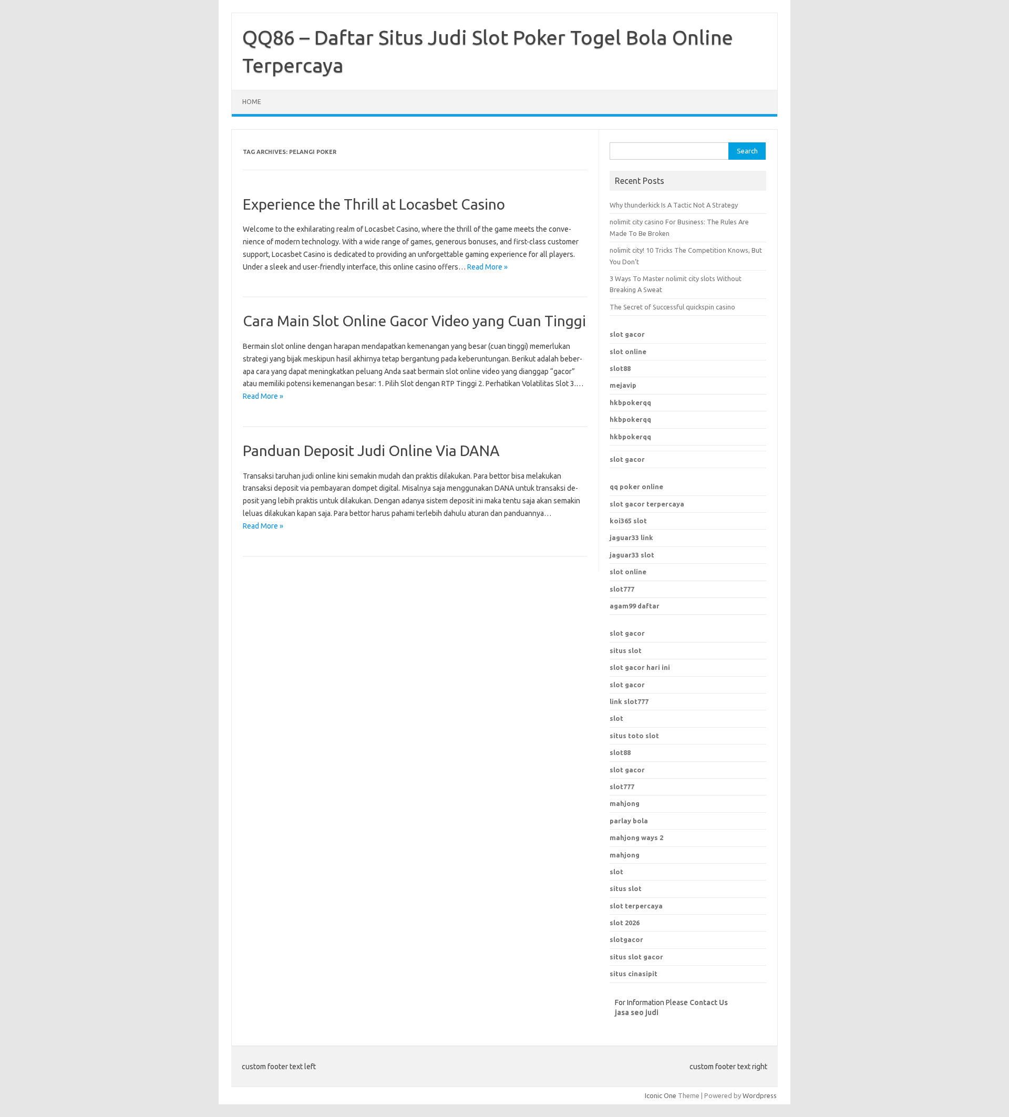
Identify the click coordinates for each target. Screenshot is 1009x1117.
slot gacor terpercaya (647, 504)
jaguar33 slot (632, 554)
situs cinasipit (633, 973)
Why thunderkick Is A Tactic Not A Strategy (674, 205)
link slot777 (629, 701)
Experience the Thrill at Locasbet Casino (374, 204)
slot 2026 (625, 922)
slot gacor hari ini (640, 667)
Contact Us (708, 1002)
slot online (628, 351)
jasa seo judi (636, 1012)
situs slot (626, 650)
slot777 (622, 589)
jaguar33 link (631, 537)
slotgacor (626, 939)
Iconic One (660, 1095)
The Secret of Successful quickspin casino (672, 307)
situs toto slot (634, 735)
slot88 (620, 368)
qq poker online (636, 486)
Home (251, 101)
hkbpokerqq (630, 402)
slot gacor (627, 334)
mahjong (625, 855)
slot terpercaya (636, 905)
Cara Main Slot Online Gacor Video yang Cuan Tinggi (414, 321)
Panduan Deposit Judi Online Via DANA (371, 450)
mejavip (623, 385)
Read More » (487, 267)
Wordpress (760, 1095)
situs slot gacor (636, 956)
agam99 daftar (635, 605)
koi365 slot (628, 520)
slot (616, 718)
